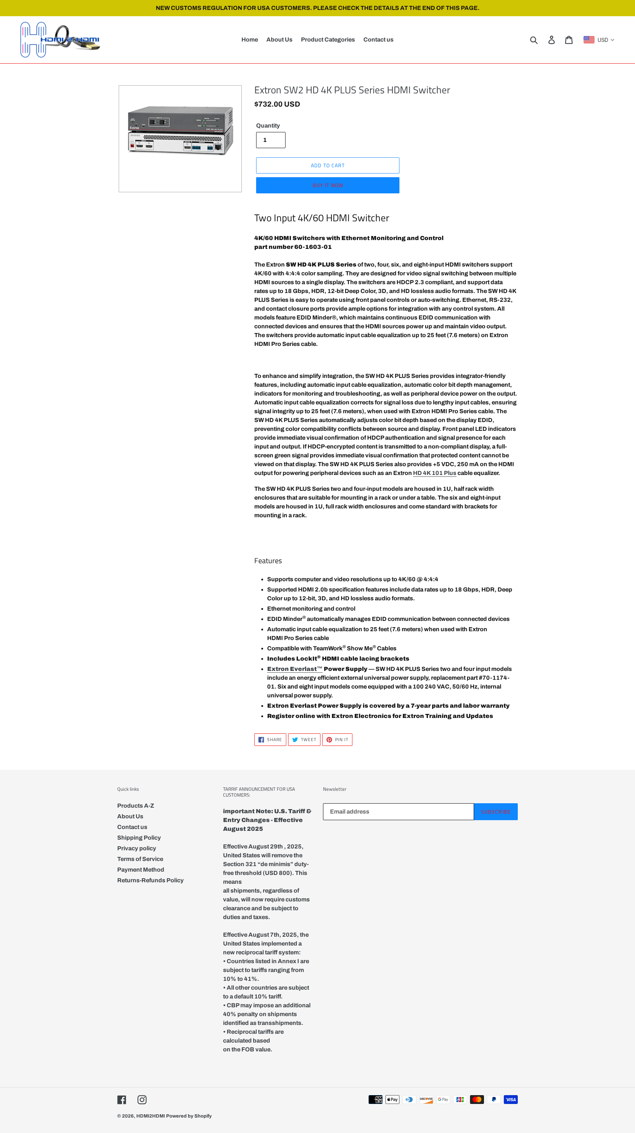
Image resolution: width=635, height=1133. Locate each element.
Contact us (132, 827)
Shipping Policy (139, 837)
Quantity (268, 125)
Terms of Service (140, 859)
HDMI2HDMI (150, 1116)
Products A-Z (135, 806)
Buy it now (328, 185)
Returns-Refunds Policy (150, 880)
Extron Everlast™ (295, 669)
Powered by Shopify (189, 1116)
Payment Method (140, 869)
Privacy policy (136, 848)
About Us (130, 816)
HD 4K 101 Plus (434, 473)
